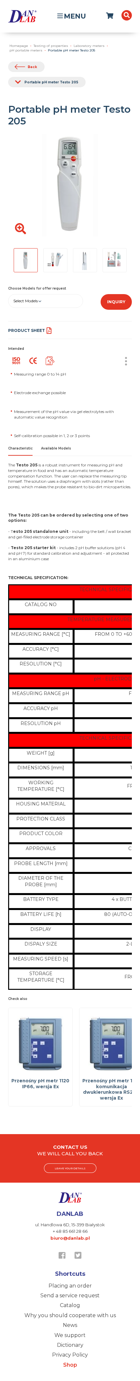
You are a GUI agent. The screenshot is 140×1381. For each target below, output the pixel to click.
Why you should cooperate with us (70, 1315)
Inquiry (116, 301)
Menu (75, 16)
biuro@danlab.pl (70, 1238)
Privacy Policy (70, 1355)
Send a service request (70, 1295)
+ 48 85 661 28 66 (70, 1231)
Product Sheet (26, 330)
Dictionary (70, 1345)
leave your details (70, 1168)
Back (32, 67)
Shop (70, 1365)
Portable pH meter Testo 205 (51, 82)
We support (70, 1335)
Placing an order (70, 1286)
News (70, 1325)
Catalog (70, 1305)
